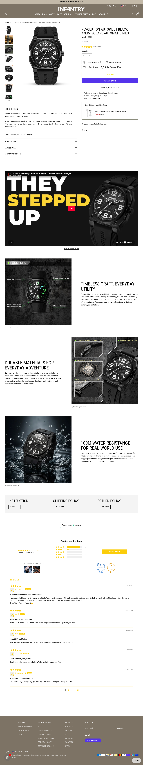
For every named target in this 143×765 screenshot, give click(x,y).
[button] (87, 47)
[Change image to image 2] (9, 40)
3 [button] (72, 690)
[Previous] (43, 2)
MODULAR (69, 738)
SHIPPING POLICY (45, 730)
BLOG (20, 734)
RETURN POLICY (44, 734)
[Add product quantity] (90, 56)
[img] (15, 586)
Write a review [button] (114, 552)
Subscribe (121, 728)
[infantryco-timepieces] (71, 9)
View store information (92, 98)
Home (7, 22)
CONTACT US (23, 730)
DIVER (67, 746)
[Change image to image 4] (9, 59)
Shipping (85, 124)
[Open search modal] (6, 14)
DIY (66, 734)
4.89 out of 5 (34, 550)
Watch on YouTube (71, 249)
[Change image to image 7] (9, 88)
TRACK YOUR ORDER (46, 738)
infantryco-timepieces (23, 755)
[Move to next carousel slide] (136, 708)
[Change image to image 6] (9, 78)
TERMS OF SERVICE (45, 746)
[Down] (9, 100)
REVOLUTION (70, 726)
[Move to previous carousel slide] (131, 708)
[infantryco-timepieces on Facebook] (107, 6)
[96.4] (111, 567)
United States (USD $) (130, 6)
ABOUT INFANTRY (25, 726)
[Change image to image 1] (9, 30)
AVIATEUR (69, 742)
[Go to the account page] (133, 14)
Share (86, 130)
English (115, 6)
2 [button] (68, 690)
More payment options (110, 88)
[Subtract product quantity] (83, 56)
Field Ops (68, 730)
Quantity (85, 51)
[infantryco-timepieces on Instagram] (110, 6)
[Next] (100, 2)
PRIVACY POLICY (45, 742)
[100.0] (101, 567)
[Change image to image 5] (9, 68)
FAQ (39, 726)
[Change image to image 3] (9, 49)
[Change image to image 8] (9, 97)
